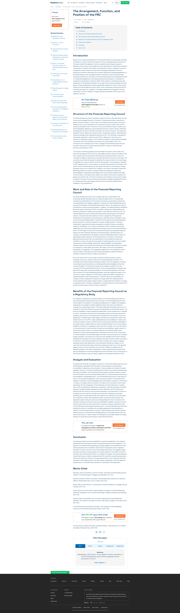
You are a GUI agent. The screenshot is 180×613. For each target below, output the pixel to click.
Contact (102, 581)
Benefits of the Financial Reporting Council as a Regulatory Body (96, 39)
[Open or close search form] (112, 2)
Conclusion (82, 45)
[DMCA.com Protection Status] (86, 602)
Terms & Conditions (76, 607)
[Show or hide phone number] (69, 3)
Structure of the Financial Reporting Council (90, 34)
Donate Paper (54, 601)
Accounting (91, 19)
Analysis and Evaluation (85, 42)
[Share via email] (100, 532)
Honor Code (119, 581)
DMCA (52, 598)
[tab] (80, 546)
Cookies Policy (104, 607)
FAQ (110, 581)
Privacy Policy (95, 607)
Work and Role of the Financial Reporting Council (92, 36)
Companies (53, 595)
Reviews (92, 2)
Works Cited (82, 48)
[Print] (96, 532)
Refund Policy (87, 607)
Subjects (53, 592)
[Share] (103, 532)
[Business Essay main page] (57, 2)
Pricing (87, 2)
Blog (105, 2)
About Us (64, 581)
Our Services (74, 2)
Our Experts (81, 2)
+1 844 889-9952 (68, 592)
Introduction (82, 31)
